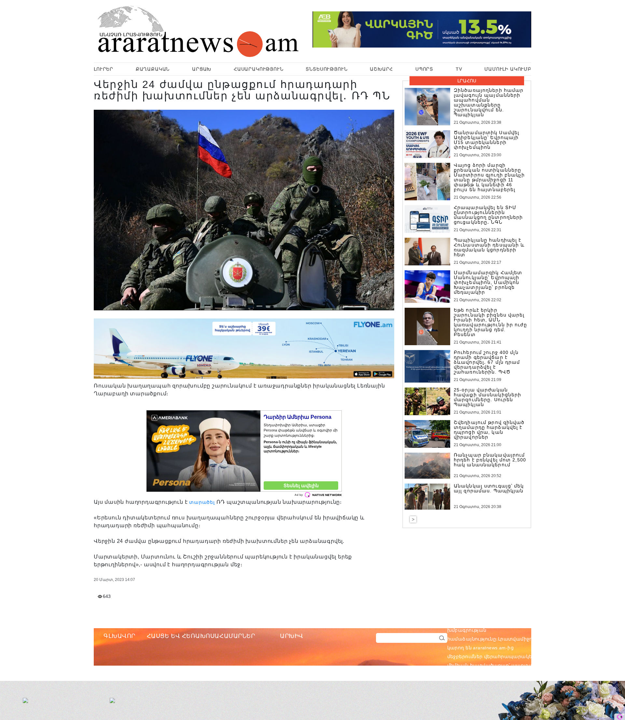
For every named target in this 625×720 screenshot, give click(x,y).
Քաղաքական (153, 69)
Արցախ (201, 69)
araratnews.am (520, 621)
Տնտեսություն (326, 69)
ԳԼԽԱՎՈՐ (119, 636)
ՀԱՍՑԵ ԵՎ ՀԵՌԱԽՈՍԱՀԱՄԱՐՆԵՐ (201, 636)
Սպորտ (424, 69)
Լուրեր (103, 69)
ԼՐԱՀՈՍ (466, 80)
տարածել (202, 502)
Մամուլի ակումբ (507, 69)
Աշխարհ (381, 69)
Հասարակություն (259, 69)
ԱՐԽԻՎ (291, 636)
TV (459, 69)
